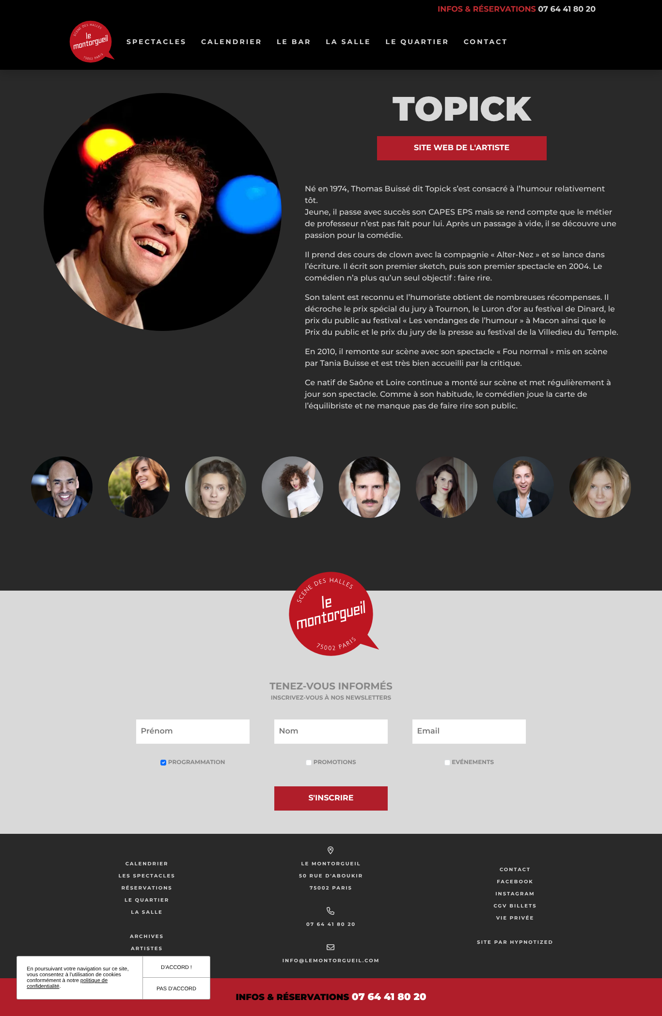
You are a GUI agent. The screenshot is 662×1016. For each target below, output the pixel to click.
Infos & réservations (517, 9)
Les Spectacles (146, 876)
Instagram (515, 894)
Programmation (195, 762)
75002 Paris (331, 888)
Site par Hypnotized (515, 942)
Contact (486, 41)
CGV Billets (514, 906)
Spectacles (159, 41)
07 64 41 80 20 (331, 924)
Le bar (297, 41)
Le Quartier (420, 41)
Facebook (515, 881)
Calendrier (235, 41)
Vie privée (515, 918)
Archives (147, 936)
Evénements (472, 762)
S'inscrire (331, 798)
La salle (352, 41)
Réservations (146, 888)
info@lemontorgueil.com (331, 960)
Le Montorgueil (331, 863)
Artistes (147, 948)
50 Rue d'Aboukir (331, 876)
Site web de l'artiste (461, 148)
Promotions (334, 762)
